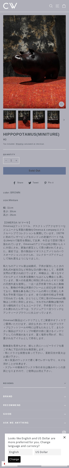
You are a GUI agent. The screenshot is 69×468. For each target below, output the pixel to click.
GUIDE (7, 414)
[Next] (64, 119)
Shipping (19, 144)
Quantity (9, 154)
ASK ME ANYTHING (16, 423)
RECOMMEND (12, 405)
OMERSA (11, 222)
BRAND (8, 396)
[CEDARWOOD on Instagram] (64, 432)
